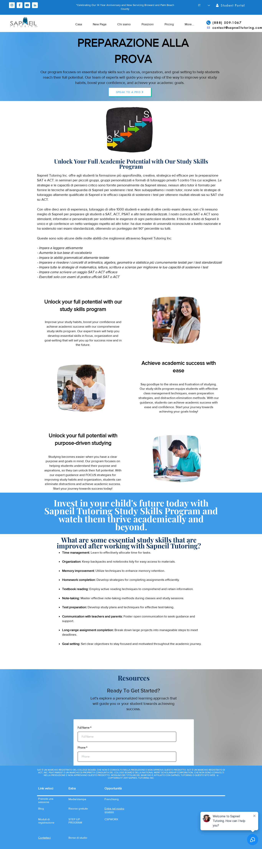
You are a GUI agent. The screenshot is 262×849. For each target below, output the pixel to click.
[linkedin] (35, 5)
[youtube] (27, 5)
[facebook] (19, 5)
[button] (44, 837)
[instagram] (12, 5)
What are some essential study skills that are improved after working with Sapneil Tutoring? (129, 542)
